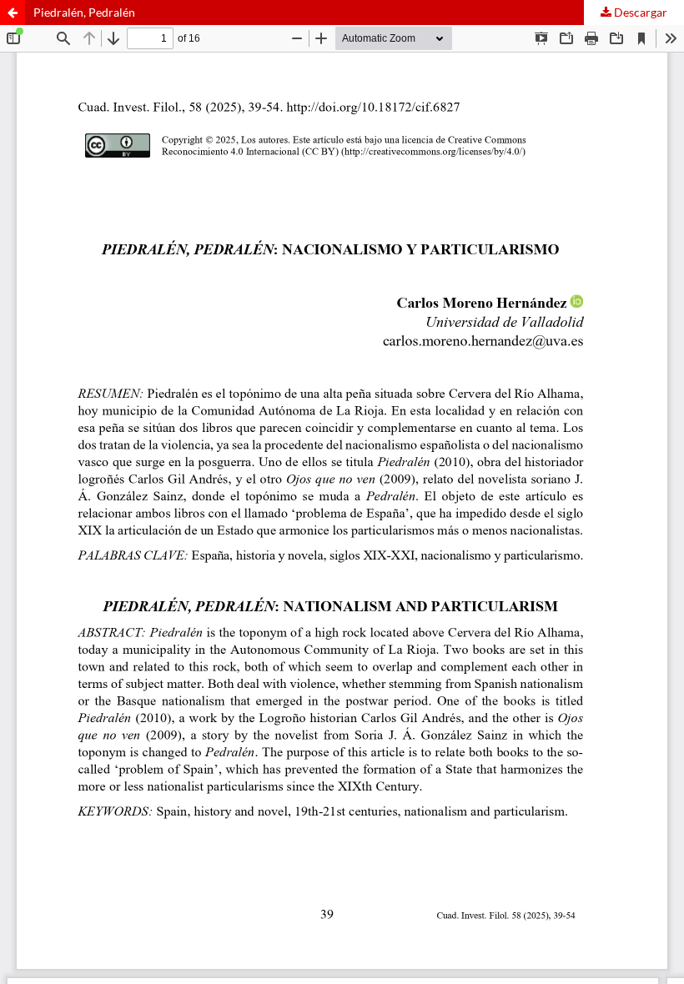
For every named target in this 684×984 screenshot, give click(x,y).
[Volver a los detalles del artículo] (12, 12)
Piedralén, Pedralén (84, 12)
